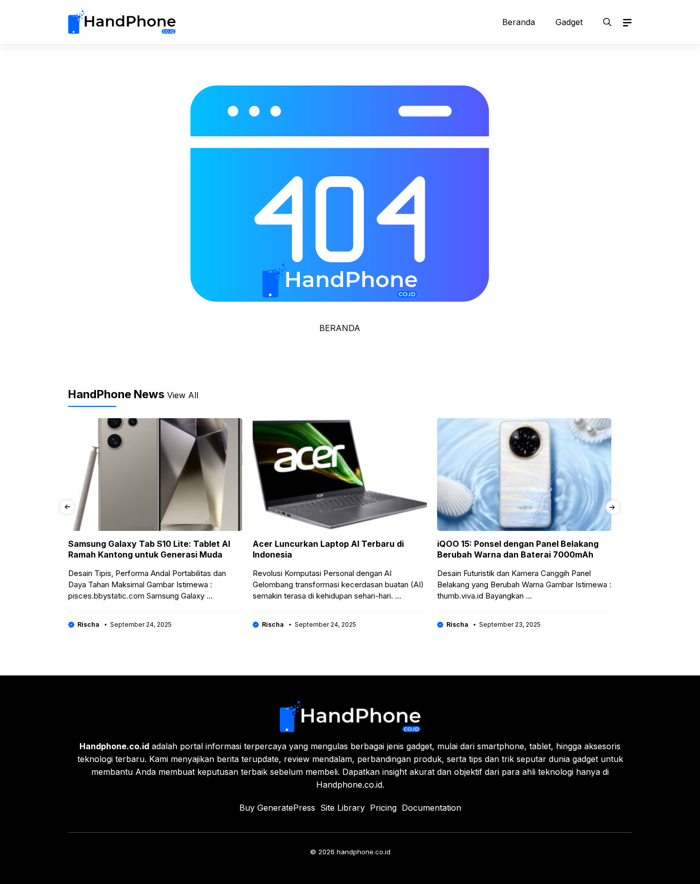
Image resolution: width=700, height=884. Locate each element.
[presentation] (67, 507)
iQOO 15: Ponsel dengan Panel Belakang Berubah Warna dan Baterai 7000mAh (518, 549)
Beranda (518, 22)
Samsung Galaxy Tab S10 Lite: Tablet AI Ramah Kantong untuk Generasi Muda (149, 549)
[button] (607, 22)
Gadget (569, 22)
